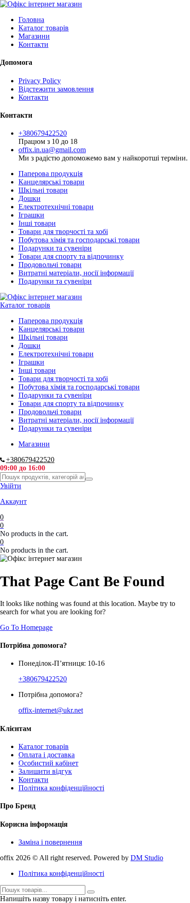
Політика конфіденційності (61, 788)
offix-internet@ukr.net (50, 710)
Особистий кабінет (48, 763)
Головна (31, 19)
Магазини (34, 36)
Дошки (29, 198)
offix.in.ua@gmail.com (52, 150)
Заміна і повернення (50, 842)
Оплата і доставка (46, 755)
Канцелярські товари (51, 182)
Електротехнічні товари (56, 207)
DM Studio (147, 858)
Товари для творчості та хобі (63, 231)
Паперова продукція (50, 173)
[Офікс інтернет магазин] (41, 4)
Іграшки (31, 215)
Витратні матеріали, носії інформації (76, 273)
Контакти (33, 44)
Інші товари (37, 223)
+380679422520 (42, 133)
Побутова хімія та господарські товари (79, 240)
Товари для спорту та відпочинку (71, 256)
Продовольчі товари (50, 265)
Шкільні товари (43, 190)
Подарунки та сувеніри (55, 248)
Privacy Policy (39, 81)
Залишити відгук (45, 771)
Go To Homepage (26, 627)
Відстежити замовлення (56, 89)
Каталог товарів (43, 28)
